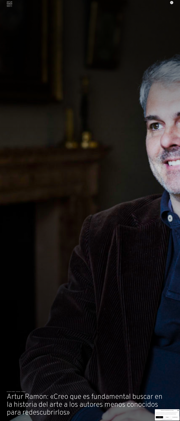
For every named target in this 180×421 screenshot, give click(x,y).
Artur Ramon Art (9, 4)
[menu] (171, 2)
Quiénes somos (11, 391)
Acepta (159, 417)
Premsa (23, 391)
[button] (178, 410)
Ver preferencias (174, 417)
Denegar (167, 417)
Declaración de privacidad (169, 419)
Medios (18, 391)
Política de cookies (164, 419)
